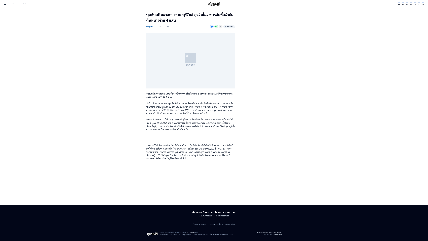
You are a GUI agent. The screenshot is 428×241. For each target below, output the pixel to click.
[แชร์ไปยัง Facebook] (212, 26)
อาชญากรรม (149, 27)
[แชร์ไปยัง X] (220, 26)
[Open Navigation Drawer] (5, 4)
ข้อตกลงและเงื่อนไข (215, 224)
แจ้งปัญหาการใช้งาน (230, 224)
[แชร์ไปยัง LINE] (216, 26)
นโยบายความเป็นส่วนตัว (199, 224)
